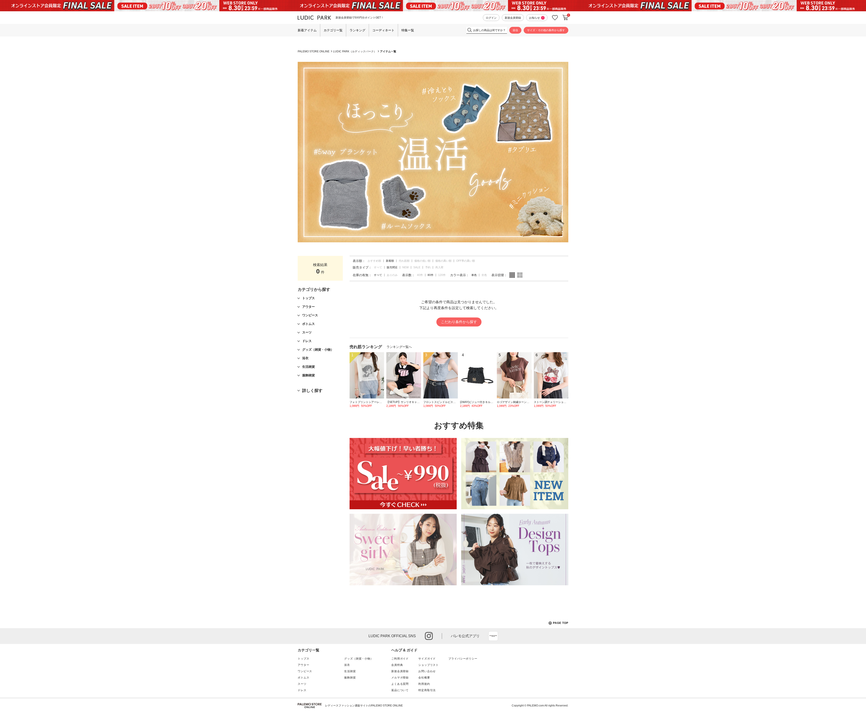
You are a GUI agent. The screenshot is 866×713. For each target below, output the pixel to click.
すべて (378, 267)
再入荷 (439, 267)
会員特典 (397, 665)
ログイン (491, 17)
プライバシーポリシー (462, 658)
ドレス (302, 690)
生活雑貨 (350, 671)
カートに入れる (565, 17)
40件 (420, 275)
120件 (442, 275)
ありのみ (392, 275)
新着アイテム (307, 30)
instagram (429, 636)
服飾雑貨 (350, 677)
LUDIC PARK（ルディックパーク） (354, 51)
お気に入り (555, 17)
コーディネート (383, 30)
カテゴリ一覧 (333, 30)
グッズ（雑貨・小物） (358, 658)
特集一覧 (407, 30)
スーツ (302, 683)
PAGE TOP (560, 623)
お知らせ (536, 17)
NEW (405, 267)
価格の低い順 (422, 260)
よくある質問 (400, 683)
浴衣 (347, 665)
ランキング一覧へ (399, 346)
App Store (493, 636)
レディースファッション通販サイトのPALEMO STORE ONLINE (364, 705)
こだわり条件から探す (459, 322)
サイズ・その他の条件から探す (546, 30)
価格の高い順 (443, 260)
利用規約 (424, 683)
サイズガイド (427, 658)
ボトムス (303, 677)
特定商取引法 (427, 690)
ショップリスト (428, 665)
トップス (303, 658)
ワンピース (305, 671)
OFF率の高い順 (465, 260)
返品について (400, 690)
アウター (303, 665)
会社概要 (424, 677)
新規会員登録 (513, 17)
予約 (428, 267)
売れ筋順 (404, 260)
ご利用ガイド (400, 658)
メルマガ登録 (400, 677)
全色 (484, 275)
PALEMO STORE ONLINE (313, 51)
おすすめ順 (374, 260)
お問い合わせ (427, 671)
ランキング (357, 30)
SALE (416, 267)
